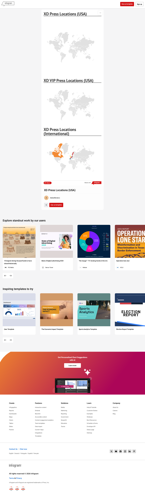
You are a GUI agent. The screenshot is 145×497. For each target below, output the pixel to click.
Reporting (64, 414)
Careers (115, 410)
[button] (56, 154)
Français (36, 453)
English (11, 453)
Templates (38, 436)
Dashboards (13, 414)
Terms (11, 478)
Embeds (37, 410)
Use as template (127, 4)
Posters (11, 429)
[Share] (46, 205)
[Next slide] (10, 276)
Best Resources (92, 420)
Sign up (139, 4)
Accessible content (41, 417)
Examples (90, 414)
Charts (11, 420)
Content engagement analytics (44, 420)
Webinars (90, 417)
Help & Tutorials (91, 407)
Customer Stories (92, 410)
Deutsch (17, 453)
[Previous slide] (5, 276)
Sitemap (89, 433)
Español (30, 453)
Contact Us (13, 449)
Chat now (23, 449)
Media (63, 407)
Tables (11, 423)
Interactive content (40, 407)
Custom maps (39, 429)
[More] (100, 13)
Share (48, 183)
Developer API (91, 426)
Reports (11, 410)
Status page (90, 429)
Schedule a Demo (92, 423)
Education (64, 423)
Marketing (64, 410)
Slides (11, 426)
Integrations (38, 433)
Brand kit (37, 414)
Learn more (72, 365)
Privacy (19, 478)
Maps (11, 417)
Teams (63, 426)
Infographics (13, 407)
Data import (38, 426)
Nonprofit (64, 420)
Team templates (40, 423)
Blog (114, 414)
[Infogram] (7, 4)
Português (24, 453)
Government (64, 417)
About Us (115, 407)
